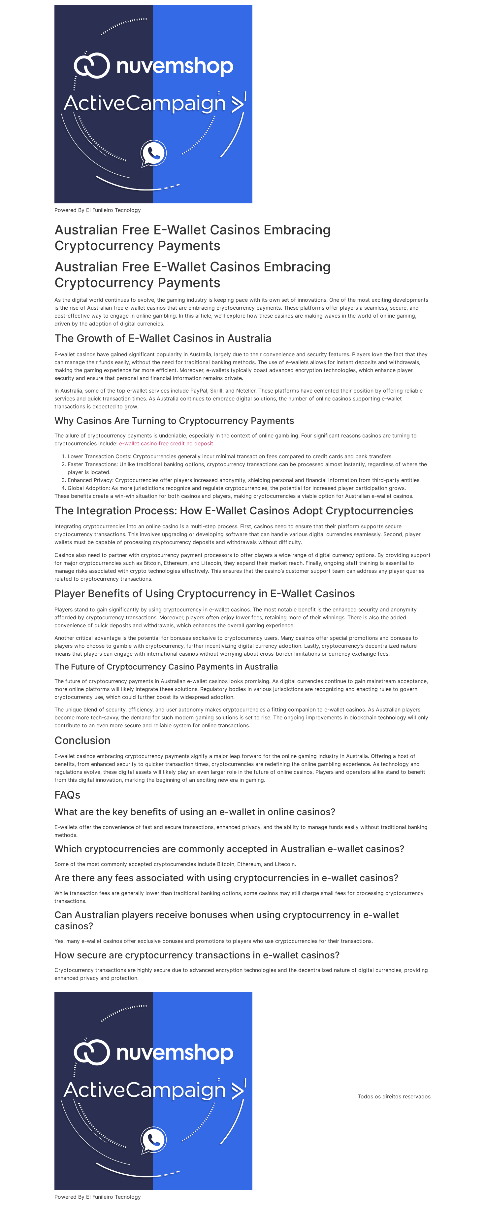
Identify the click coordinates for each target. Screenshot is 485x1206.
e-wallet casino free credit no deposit (166, 443)
